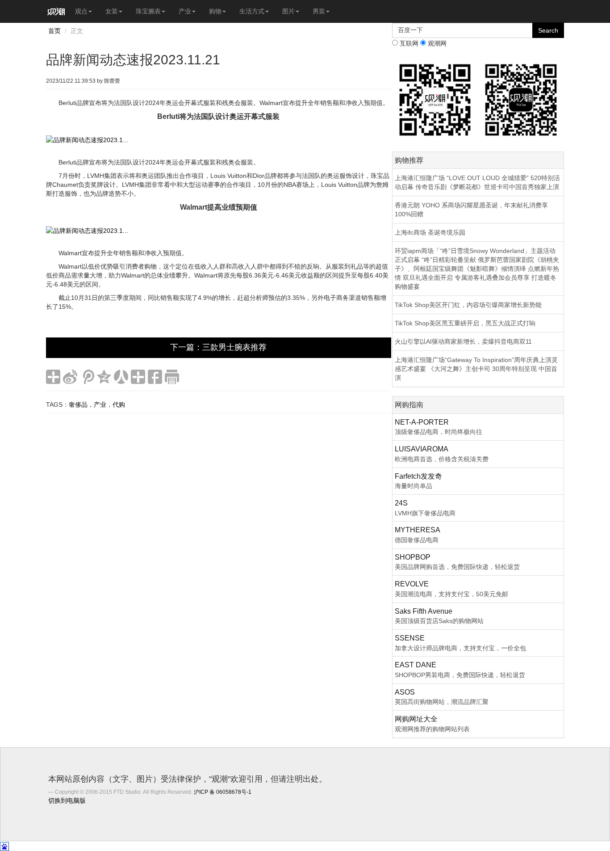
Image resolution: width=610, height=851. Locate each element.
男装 (319, 11)
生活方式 (251, 11)
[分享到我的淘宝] (138, 377)
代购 (119, 404)
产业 (185, 11)
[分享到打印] (172, 377)
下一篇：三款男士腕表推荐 (218, 347)
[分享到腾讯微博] (87, 377)
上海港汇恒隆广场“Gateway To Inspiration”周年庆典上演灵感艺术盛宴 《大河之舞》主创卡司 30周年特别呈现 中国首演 (476, 368)
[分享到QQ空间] (104, 377)
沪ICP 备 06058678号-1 (222, 792)
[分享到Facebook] (155, 377)
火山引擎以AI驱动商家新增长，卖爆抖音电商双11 (463, 341)
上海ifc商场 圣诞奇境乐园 (430, 232)
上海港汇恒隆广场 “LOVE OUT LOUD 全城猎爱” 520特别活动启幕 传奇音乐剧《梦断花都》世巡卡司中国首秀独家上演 (477, 182)
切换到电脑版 (67, 800)
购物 (215, 11)
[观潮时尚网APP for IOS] (435, 99)
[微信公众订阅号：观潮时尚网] (521, 99)
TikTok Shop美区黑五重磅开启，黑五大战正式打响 (465, 323)
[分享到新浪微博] (70, 377)
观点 (81, 11)
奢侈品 (78, 404)
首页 (54, 30)
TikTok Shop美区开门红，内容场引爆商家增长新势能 (468, 304)
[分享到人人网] (121, 377)
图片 (288, 11)
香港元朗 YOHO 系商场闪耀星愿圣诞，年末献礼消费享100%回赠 (471, 210)
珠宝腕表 (148, 11)
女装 (111, 11)
